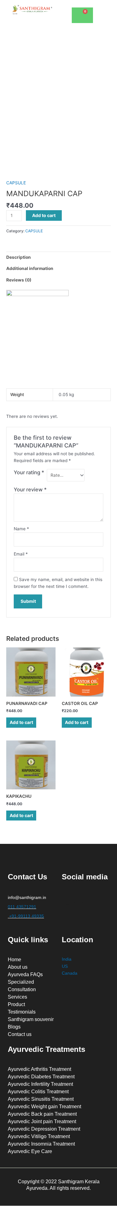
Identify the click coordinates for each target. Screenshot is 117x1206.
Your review (30, 489)
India (66, 959)
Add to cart (44, 215)
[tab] (58, 257)
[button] (104, 9)
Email (21, 553)
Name (21, 528)
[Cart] (82, 15)
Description (18, 257)
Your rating (29, 472)
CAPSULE (16, 182)
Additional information (29, 268)
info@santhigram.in (27, 897)
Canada (69, 973)
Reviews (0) (19, 279)
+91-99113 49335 (26, 916)
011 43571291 (22, 907)
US (65, 966)
